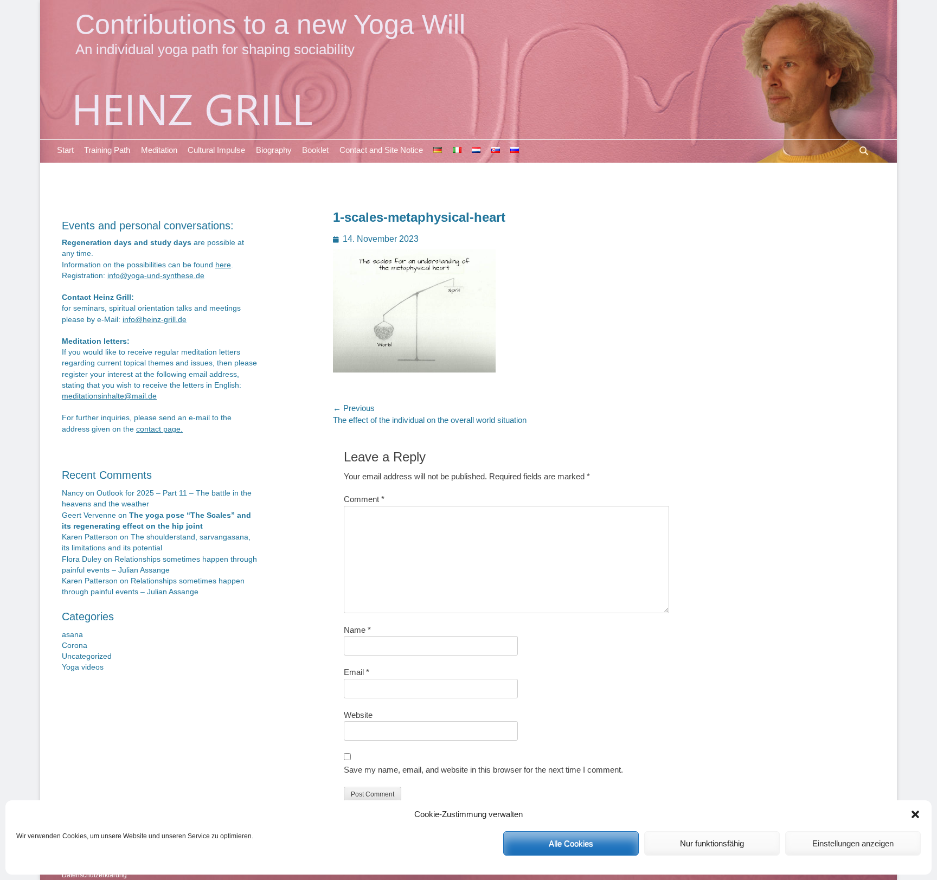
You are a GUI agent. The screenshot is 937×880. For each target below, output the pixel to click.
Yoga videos (83, 667)
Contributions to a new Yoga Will (270, 24)
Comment (364, 499)
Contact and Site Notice (381, 150)
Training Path (107, 150)
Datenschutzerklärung (94, 875)
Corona (74, 645)
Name (357, 629)
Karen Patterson (90, 537)
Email (356, 672)
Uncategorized (87, 656)
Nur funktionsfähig (712, 843)
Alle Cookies (571, 843)
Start (65, 150)
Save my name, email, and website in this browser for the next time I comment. (483, 769)
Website (358, 715)
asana (72, 635)
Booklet (315, 150)
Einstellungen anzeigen (853, 843)
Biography (274, 150)
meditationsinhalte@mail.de (109, 396)
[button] (915, 814)
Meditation (159, 150)
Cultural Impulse (216, 150)
